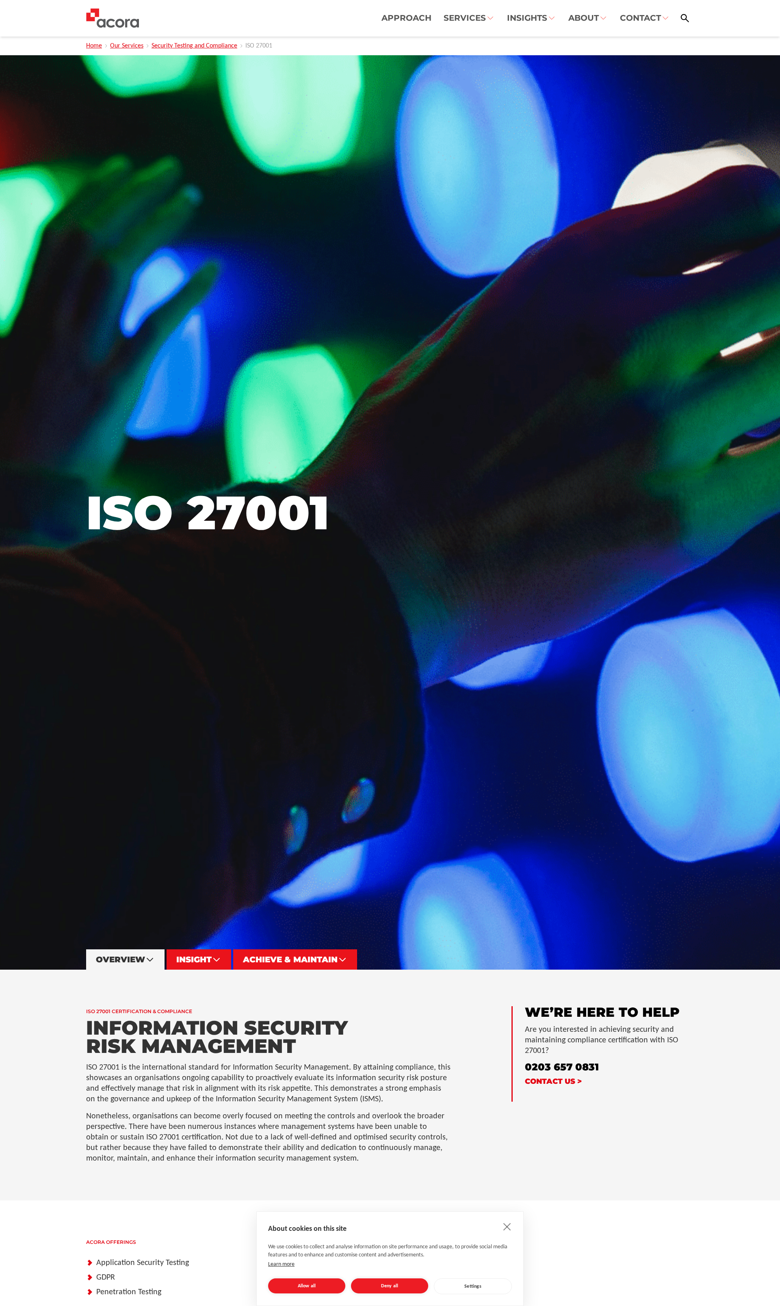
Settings (472, 1286)
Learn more (281, 1264)
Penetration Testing (128, 1292)
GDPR (105, 1278)
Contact (640, 18)
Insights (527, 18)
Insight (194, 959)
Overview (120, 959)
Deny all (390, 1286)
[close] (507, 1226)
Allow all (307, 1286)
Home (94, 46)
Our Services (126, 46)
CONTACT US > (553, 1081)
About (583, 18)
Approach (406, 18)
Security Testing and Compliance (194, 46)
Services (465, 18)
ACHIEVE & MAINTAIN (290, 959)
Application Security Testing (142, 1263)
